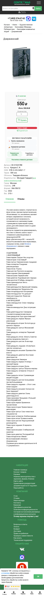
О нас (16, 496)
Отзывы (20, 199)
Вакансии (17, 505)
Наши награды (19, 500)
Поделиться (23, 131)
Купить (24, 120)
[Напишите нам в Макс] (28, 19)
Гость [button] (23, 12)
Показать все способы (14, 154)
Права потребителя (21, 533)
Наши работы (19, 488)
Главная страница (20, 470)
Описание (10, 199)
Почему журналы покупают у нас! (26, 516)
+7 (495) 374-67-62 (16, 18)
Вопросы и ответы (20, 524)
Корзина (17, 474)
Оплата (16, 527)
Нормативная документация (24, 483)
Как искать (18, 538)
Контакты (17, 503)
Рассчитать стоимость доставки (22, 159)
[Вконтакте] (22, 549)
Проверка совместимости (23, 536)
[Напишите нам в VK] (34, 19)
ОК (38, 576)
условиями (5, 573)
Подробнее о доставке (29, 154)
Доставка (17, 531)
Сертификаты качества (22, 507)
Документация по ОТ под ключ (25, 486)
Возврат (17, 529)
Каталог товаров (20, 472)
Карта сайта (18, 481)
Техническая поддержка (23, 540)
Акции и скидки (22, 128)
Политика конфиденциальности (26, 509)
